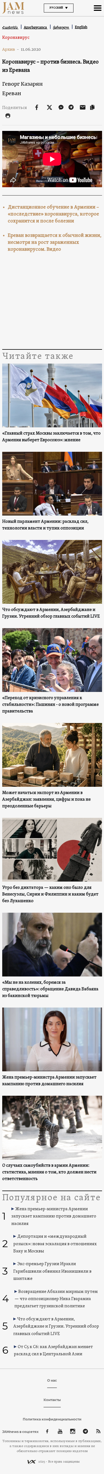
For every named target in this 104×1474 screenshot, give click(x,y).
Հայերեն (10, 27)
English (81, 27)
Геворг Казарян (22, 84)
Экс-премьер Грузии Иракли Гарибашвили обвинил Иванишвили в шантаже (52, 1271)
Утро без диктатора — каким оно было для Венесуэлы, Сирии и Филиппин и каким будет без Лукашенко (50, 894)
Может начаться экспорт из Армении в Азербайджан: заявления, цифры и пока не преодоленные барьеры (46, 799)
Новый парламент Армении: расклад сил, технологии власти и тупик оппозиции (45, 525)
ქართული (61, 27)
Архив (10, 49)
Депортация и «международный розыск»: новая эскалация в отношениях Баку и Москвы (55, 1244)
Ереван (11, 93)
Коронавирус (15, 37)
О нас (52, 1380)
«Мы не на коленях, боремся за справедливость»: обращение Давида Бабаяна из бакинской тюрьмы (50, 989)
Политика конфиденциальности (52, 1419)
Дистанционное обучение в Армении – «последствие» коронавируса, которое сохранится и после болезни (53, 214)
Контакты (52, 1400)
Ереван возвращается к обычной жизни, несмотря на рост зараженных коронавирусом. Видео (55, 242)
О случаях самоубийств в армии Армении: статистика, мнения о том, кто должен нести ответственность (49, 1172)
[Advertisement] (52, 303)
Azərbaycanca (36, 27)
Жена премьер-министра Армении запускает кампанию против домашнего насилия (49, 1081)
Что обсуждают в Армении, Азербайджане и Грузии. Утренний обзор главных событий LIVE (51, 613)
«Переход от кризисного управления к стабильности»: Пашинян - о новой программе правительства (50, 704)
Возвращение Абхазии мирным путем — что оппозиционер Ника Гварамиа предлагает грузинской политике (56, 1299)
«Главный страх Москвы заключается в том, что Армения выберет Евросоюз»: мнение (51, 437)
